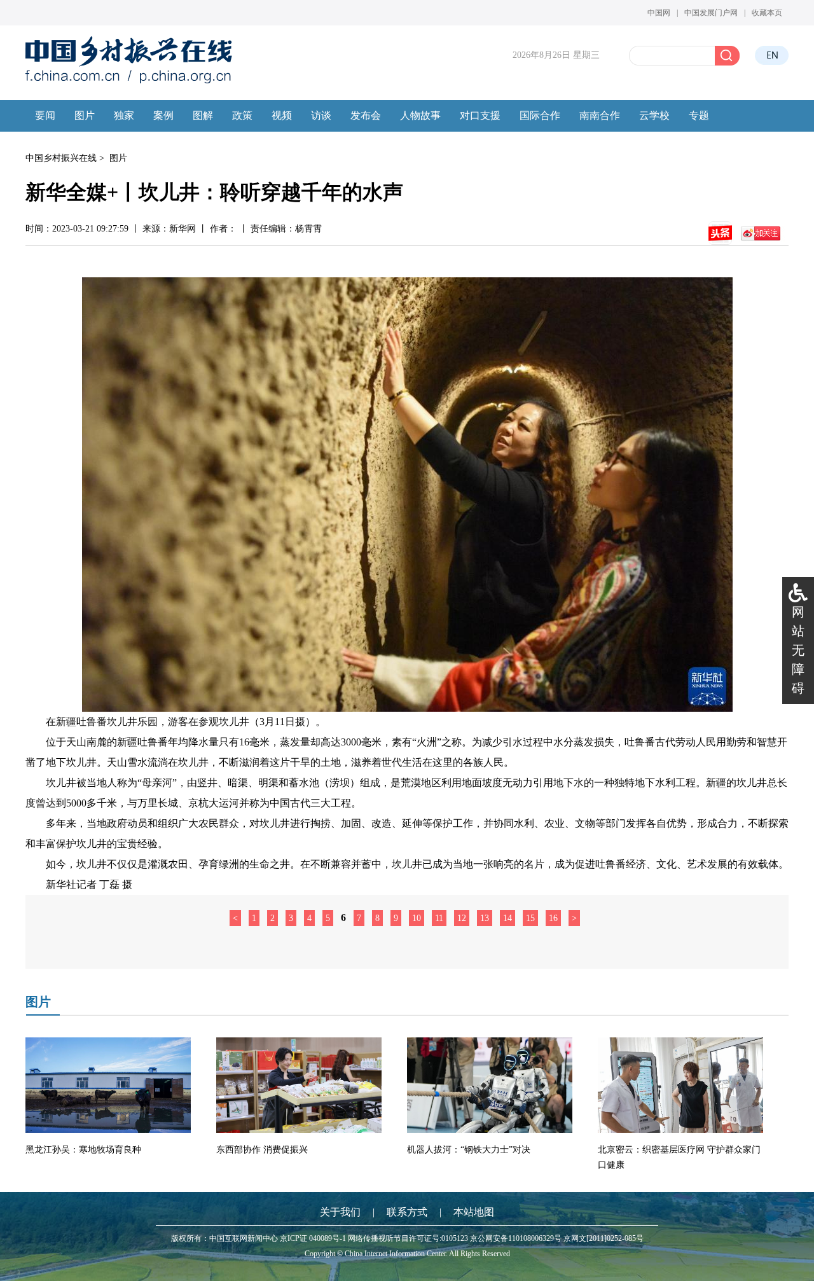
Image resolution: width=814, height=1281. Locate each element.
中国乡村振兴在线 (61, 158)
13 (484, 918)
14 (507, 918)
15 (530, 918)
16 (553, 918)
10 (416, 918)
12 (461, 918)
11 (439, 918)
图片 (118, 158)
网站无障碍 (798, 650)
